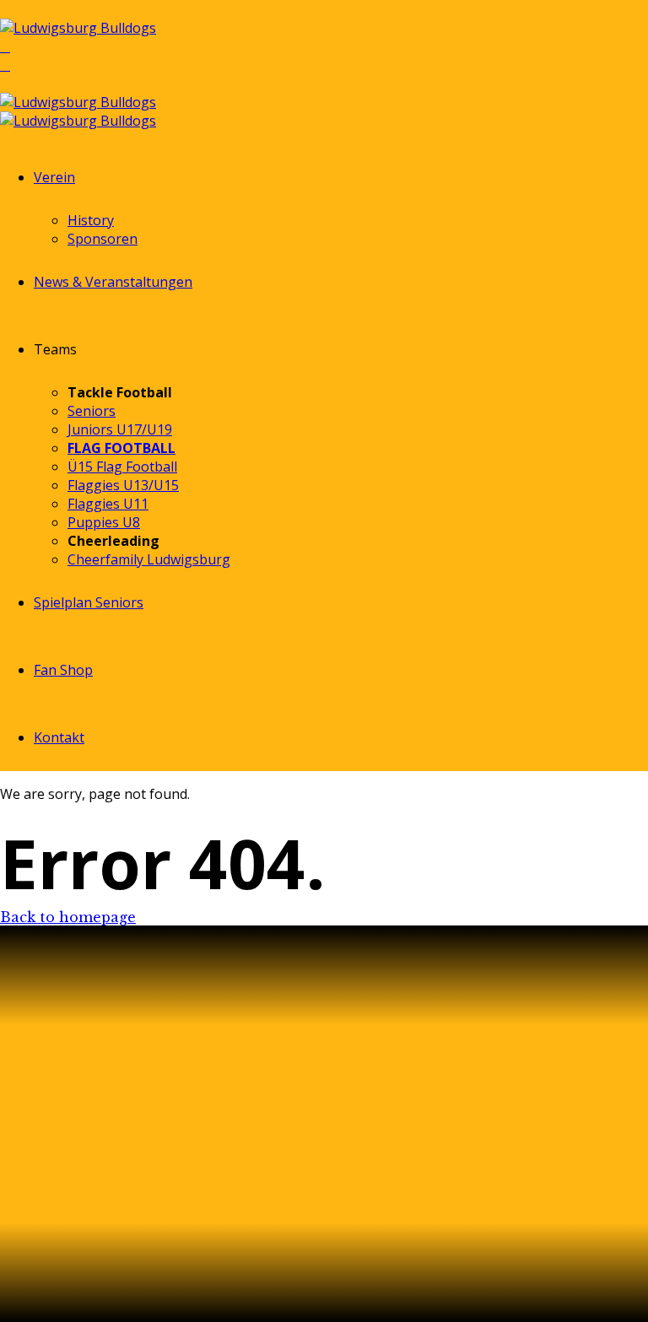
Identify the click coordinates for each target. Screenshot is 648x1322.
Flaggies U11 (108, 503)
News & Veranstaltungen (113, 281)
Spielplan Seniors (88, 602)
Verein (54, 177)
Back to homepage (68, 917)
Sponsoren (103, 238)
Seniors (92, 411)
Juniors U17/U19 (120, 429)
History (91, 220)
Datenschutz (60, 1213)
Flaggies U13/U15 (123, 485)
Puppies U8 (104, 522)
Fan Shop (63, 670)
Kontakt (59, 737)
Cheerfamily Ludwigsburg (149, 559)
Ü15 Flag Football (122, 466)
